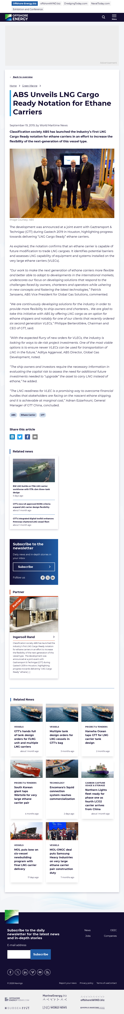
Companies (110, 935)
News (87, 930)
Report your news (68, 983)
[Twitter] (48, 578)
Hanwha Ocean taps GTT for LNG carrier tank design (96, 737)
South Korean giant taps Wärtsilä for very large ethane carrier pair (25, 795)
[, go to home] (16, 17)
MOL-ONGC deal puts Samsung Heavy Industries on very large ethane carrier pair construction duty (61, 861)
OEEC (113, 930)
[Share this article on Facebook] (27, 436)
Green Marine (29, 85)
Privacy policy (86, 983)
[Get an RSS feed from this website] (47, 972)
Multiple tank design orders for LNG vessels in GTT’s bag (61, 737)
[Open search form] (103, 17)
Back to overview (22, 77)
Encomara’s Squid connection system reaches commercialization (62, 793)
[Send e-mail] (40, 972)
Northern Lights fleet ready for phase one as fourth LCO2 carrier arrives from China (96, 799)
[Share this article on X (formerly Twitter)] (19, 436)
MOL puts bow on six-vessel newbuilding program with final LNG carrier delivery (26, 859)
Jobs (88, 935)
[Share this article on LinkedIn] (12, 436)
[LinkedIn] (53, 578)
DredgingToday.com (75, 3)
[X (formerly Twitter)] (18, 972)
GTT (43, 415)
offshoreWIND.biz (50, 3)
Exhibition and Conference (28, 9)
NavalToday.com (100, 3)
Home (13, 85)
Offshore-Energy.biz (24, 3)
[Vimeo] (33, 972)
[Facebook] (43, 578)
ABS (13, 415)
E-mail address (16, 945)
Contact (113, 983)
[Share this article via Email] (35, 436)
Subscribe (25, 567)
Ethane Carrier (28, 415)
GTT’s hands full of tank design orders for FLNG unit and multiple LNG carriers (26, 739)
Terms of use (103, 983)
